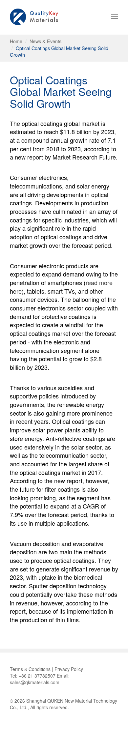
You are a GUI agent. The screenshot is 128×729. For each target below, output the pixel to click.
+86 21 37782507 (37, 675)
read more (99, 282)
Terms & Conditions (30, 669)
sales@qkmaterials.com (34, 682)
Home (16, 41)
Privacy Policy (68, 669)
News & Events (45, 41)
